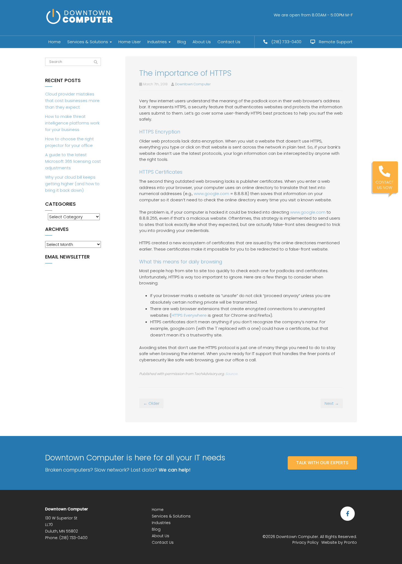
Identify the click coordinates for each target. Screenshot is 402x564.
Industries (157, 42)
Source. (231, 373)
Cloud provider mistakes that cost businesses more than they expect (72, 100)
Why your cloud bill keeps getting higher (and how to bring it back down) (72, 183)
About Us (202, 42)
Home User (129, 42)
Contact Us (228, 42)
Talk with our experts (322, 463)
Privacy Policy (305, 542)
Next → (332, 403)
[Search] (96, 62)
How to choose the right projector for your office (69, 142)
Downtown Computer (193, 84)
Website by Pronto (339, 542)
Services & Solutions (88, 42)
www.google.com (211, 193)
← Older (151, 403)
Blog (181, 42)
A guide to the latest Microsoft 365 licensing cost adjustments (73, 161)
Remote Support (335, 42)
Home (54, 42)
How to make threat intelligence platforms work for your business (72, 123)
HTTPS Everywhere (189, 315)
